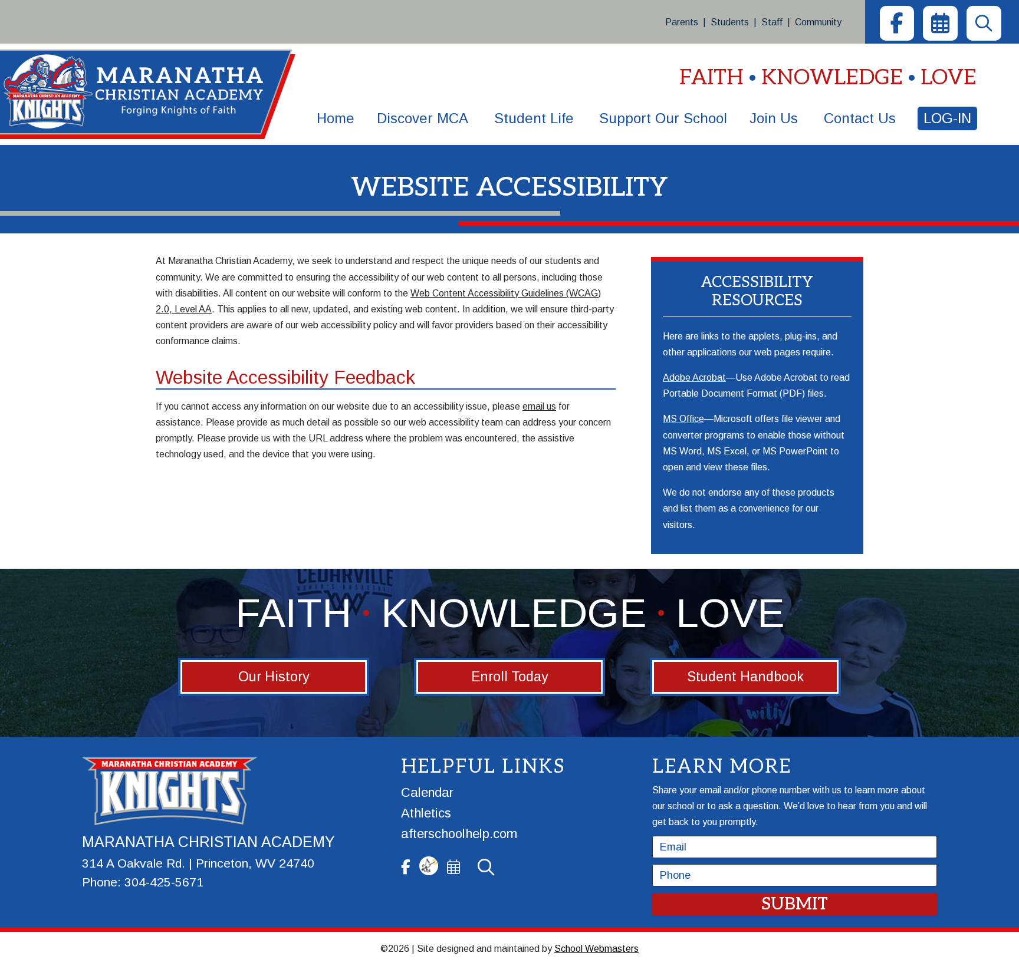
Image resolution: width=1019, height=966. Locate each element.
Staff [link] (772, 22)
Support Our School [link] (663, 118)
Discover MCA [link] (422, 118)
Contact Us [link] (860, 118)
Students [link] (730, 22)
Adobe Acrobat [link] (694, 377)
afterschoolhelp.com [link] (459, 833)
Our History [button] (274, 676)
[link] (897, 23)
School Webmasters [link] (596, 949)
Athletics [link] (426, 813)
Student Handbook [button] (745, 676)
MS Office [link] (683, 419)
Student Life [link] (534, 118)
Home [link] (335, 118)
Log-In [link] (947, 118)
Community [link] (818, 22)
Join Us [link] (774, 118)
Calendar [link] (427, 792)
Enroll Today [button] (509, 676)
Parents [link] (681, 22)
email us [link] (539, 406)
